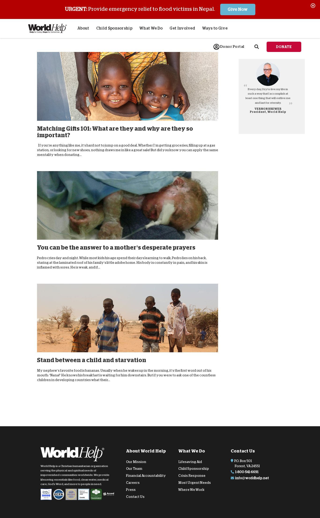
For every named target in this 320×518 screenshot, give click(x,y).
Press (131, 489)
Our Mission (136, 461)
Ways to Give (214, 28)
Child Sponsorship (114, 28)
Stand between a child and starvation (91, 360)
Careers (133, 482)
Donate (284, 46)
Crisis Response (191, 475)
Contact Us (135, 496)
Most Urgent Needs (194, 482)
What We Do (151, 28)
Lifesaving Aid (190, 461)
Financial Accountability (146, 475)
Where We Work (191, 489)
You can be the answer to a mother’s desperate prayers (116, 247)
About (83, 28)
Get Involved (182, 28)
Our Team (134, 468)
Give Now (238, 9)
